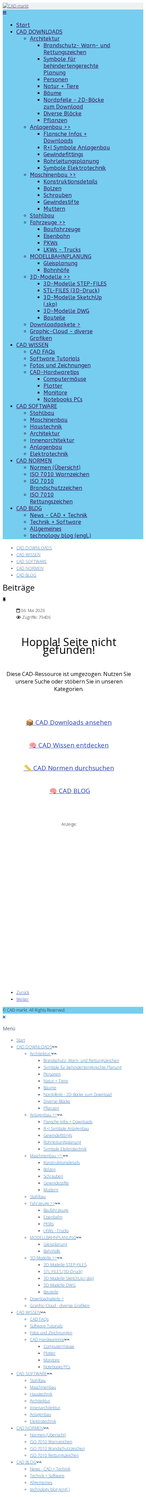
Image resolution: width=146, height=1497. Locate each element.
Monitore (55, 392)
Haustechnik (46, 426)
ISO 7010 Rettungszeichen (51, 498)
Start (23, 25)
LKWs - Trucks (62, 249)
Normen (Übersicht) (55, 467)
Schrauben (57, 195)
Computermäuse (64, 379)
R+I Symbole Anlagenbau (76, 147)
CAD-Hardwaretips (54, 372)
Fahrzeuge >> (48, 222)
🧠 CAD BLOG (69, 790)
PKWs (50, 243)
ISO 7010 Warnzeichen (59, 474)
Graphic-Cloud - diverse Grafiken (60, 1305)
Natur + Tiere (61, 86)
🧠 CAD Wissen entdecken (69, 745)
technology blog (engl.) (60, 535)
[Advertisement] (73, 901)
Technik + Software (55, 522)
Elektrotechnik (49, 454)
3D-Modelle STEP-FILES (75, 283)
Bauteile (54, 318)
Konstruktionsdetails (70, 181)
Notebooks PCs (63, 399)
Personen (55, 79)
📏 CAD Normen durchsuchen (69, 767)
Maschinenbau (49, 420)
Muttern (54, 209)
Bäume (52, 93)
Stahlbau (42, 215)
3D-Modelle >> (50, 277)
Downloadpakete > (55, 324)
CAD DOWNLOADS (39, 32)
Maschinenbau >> (53, 175)
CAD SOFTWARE (36, 406)
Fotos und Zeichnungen (60, 365)
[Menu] (4, 13)
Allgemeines (45, 529)
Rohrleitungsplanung (71, 161)
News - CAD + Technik (58, 515)
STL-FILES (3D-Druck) (71, 290)
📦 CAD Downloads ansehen (69, 722)
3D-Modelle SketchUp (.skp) (68, 1278)
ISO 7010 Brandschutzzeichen (56, 484)
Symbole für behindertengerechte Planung (70, 66)
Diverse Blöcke (62, 113)
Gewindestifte (61, 202)
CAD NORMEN (34, 460)
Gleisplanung (60, 263)
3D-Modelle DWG (66, 311)
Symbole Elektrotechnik (74, 168)
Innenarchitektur (52, 440)
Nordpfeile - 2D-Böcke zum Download (73, 103)
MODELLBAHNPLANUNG (60, 256)
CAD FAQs (42, 352)
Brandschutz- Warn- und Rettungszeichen (76, 48)
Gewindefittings (63, 154)
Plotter (52, 386)
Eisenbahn (56, 236)
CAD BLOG (29, 508)
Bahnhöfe (56, 270)
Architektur (45, 38)
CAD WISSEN (32, 345)
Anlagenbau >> (50, 127)
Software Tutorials (55, 358)
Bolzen (52, 188)
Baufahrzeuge (61, 229)
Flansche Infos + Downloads (65, 137)
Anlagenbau (46, 447)
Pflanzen (55, 120)
